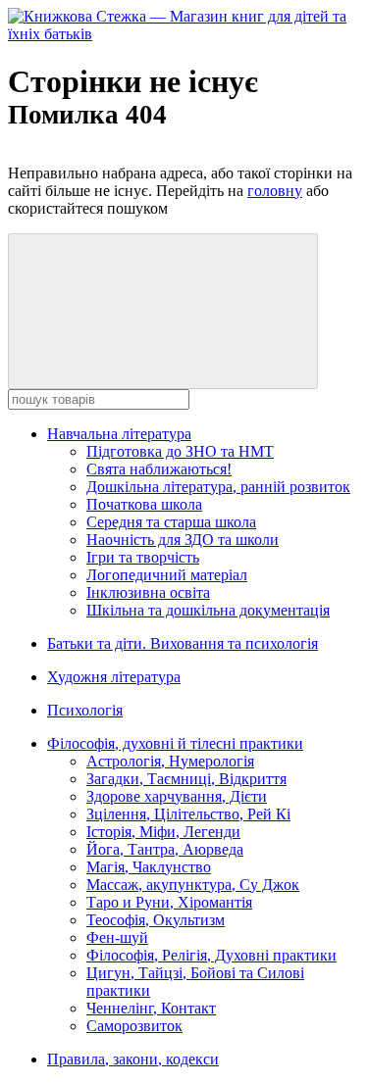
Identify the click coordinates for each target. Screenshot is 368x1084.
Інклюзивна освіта (148, 592)
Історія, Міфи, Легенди (163, 831)
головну (274, 190)
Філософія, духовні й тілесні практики (175, 743)
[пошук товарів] (163, 311)
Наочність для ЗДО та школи (182, 539)
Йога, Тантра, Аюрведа (164, 849)
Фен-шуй (117, 937)
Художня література (114, 676)
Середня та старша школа (171, 522)
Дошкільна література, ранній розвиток (218, 486)
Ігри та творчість (142, 557)
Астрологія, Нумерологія (170, 761)
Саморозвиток (134, 1025)
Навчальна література (119, 433)
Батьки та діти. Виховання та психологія (182, 643)
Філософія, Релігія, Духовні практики (211, 955)
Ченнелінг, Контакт (151, 1008)
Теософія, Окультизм (155, 920)
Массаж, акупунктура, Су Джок (192, 884)
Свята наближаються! (159, 469)
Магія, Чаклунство (148, 867)
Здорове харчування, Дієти (176, 796)
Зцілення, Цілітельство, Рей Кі (188, 814)
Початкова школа (144, 504)
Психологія (85, 710)
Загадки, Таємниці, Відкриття (186, 778)
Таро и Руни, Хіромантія (169, 902)
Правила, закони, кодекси (133, 1059)
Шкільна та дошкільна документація (208, 610)
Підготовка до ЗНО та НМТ (180, 451)
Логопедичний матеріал (166, 575)
